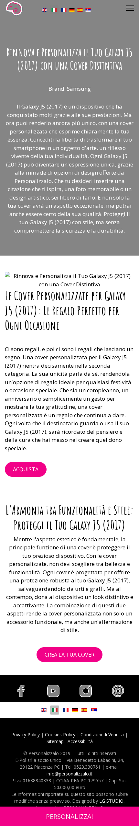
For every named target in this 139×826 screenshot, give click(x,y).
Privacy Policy (25, 734)
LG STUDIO (111, 801)
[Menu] (130, 8)
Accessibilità (80, 741)
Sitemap (55, 741)
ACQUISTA (25, 469)
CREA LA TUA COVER (69, 654)
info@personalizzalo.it (69, 774)
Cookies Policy (60, 734)
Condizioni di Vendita (102, 734)
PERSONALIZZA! (69, 816)
